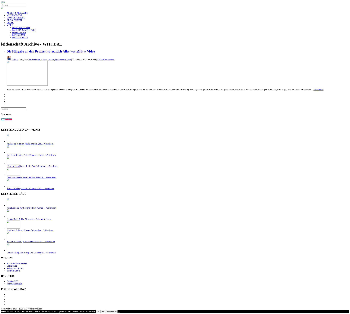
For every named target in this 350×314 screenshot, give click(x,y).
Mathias (14, 60)
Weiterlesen (318, 89)
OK (98, 311)
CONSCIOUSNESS (16, 18)
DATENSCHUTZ (20, 37)
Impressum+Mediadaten (17, 263)
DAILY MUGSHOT (21, 27)
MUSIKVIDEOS (14, 15)
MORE (10, 25)
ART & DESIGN (14, 20)
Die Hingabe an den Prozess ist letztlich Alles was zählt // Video (51, 51)
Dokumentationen (63, 60)
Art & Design (34, 60)
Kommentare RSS (14, 284)
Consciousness (47, 60)
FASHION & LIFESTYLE (24, 30)
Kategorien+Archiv (15, 268)
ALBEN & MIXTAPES (17, 13)
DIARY (10, 22)
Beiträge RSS (12, 281)
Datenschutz (12, 266)
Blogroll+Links (13, 271)
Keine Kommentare (105, 60)
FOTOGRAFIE (19, 32)
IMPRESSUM (18, 35)
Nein (103, 311)
